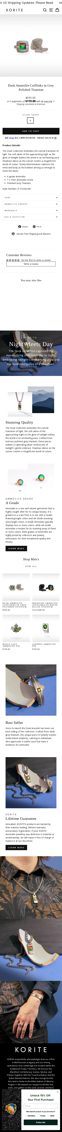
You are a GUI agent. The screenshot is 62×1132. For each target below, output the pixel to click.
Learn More (16, 548)
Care (8, 197)
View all (31, 566)
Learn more (16, 847)
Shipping (20, 104)
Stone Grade (31, 115)
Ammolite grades (16, 204)
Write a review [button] (31, 263)
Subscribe (40, 1122)
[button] (31, 101)
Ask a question (15, 217)
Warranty (11, 210)
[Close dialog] (57, 1092)
